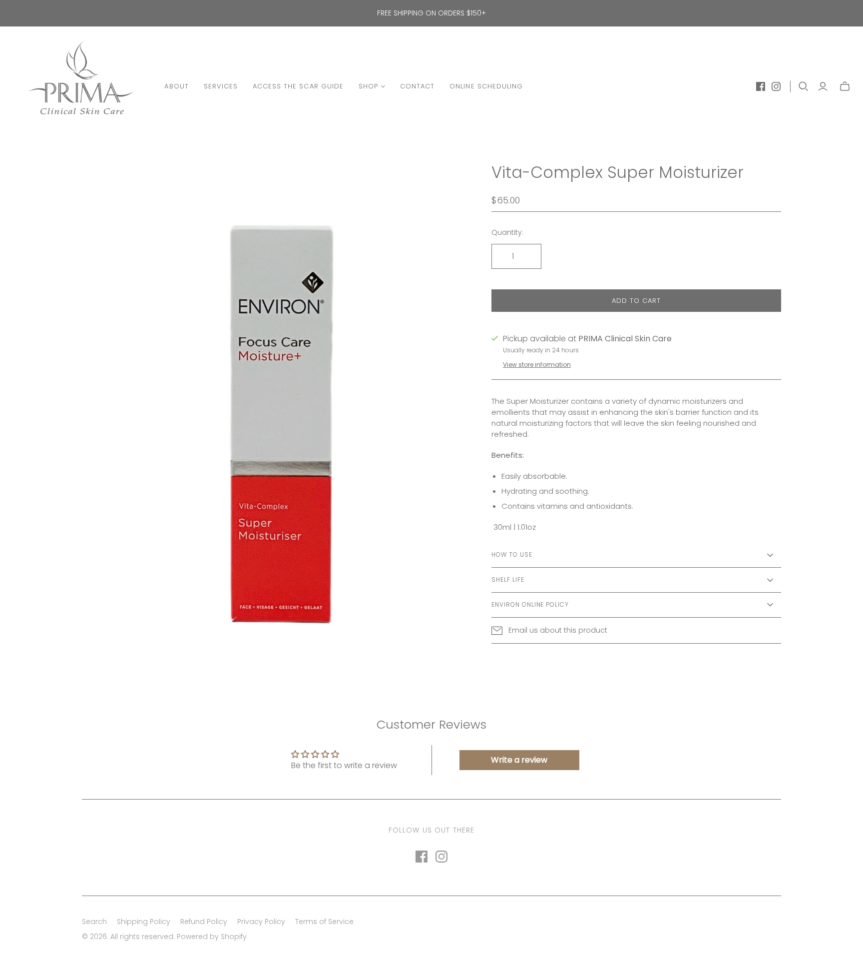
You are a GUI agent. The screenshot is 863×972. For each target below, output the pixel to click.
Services (221, 86)
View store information (537, 364)
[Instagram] (776, 86)
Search (94, 922)
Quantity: (507, 232)
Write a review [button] (519, 760)
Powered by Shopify (212, 937)
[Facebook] (761, 86)
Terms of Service (324, 922)
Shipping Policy (143, 922)
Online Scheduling (486, 86)
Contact (417, 86)
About (176, 86)
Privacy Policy (261, 922)
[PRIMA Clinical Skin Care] (81, 86)
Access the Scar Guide (298, 86)
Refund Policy (203, 922)
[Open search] (804, 86)
